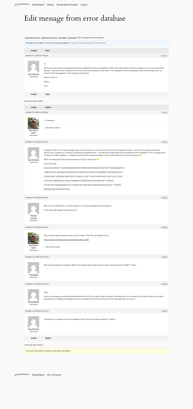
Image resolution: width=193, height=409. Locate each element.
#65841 (164, 112)
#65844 (164, 227)
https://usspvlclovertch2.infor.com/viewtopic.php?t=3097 (66, 240)
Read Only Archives (49, 38)
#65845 (164, 257)
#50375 (164, 55)
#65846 (164, 284)
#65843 (164, 197)
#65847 (164, 311)
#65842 (164, 142)
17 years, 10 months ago (78, 43)
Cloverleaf (62, 38)
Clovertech (38, 4)
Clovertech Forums (32, 38)
